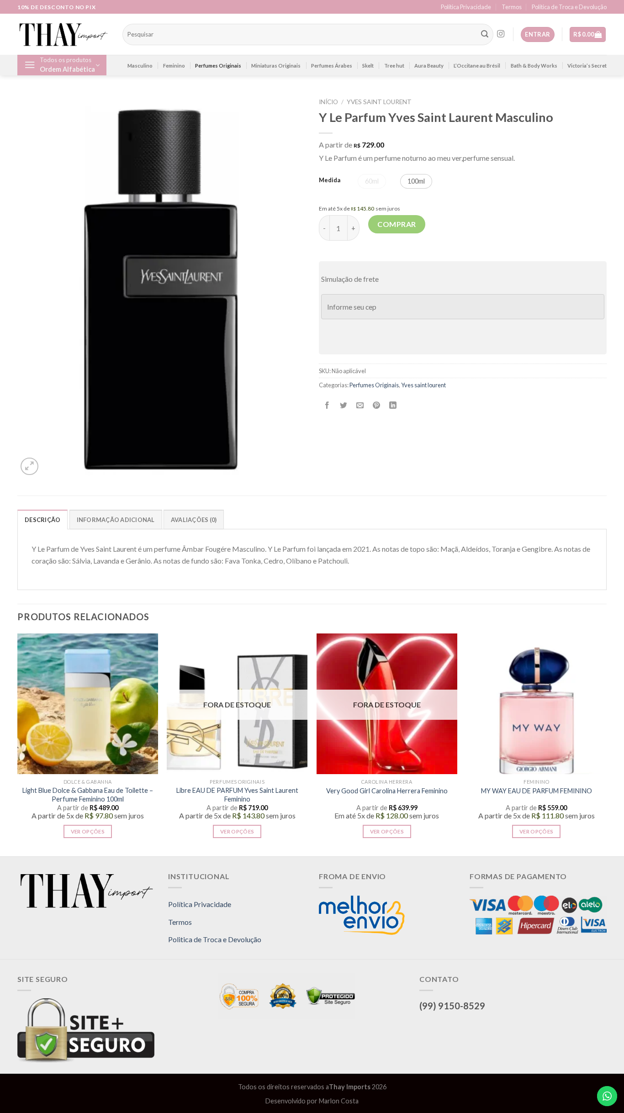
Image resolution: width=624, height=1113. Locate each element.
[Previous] (18, 744)
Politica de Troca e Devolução (569, 7)
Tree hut (394, 66)
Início (328, 101)
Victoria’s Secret (587, 66)
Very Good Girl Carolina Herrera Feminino (387, 791)
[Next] (606, 744)
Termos (512, 7)
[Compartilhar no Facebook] (327, 405)
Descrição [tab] (42, 519)
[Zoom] (29, 466)
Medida (329, 180)
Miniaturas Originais (276, 66)
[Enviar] (484, 34)
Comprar (396, 224)
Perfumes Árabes (331, 66)
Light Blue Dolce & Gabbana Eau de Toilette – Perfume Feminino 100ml (87, 794)
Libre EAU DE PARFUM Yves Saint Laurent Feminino (237, 794)
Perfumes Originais (218, 66)
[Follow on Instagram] (500, 34)
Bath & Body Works (534, 66)
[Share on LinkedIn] (393, 405)
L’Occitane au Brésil (477, 66)
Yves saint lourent (379, 101)
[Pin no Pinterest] (376, 405)
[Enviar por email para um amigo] (360, 405)
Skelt (368, 66)
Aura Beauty (429, 66)
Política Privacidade (466, 7)
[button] (372, 181)
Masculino (140, 66)
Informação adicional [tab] (116, 519)
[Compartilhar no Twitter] (343, 405)
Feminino (174, 66)
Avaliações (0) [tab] (194, 519)
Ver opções (88, 831)
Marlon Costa (339, 1101)
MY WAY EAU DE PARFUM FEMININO (536, 791)
